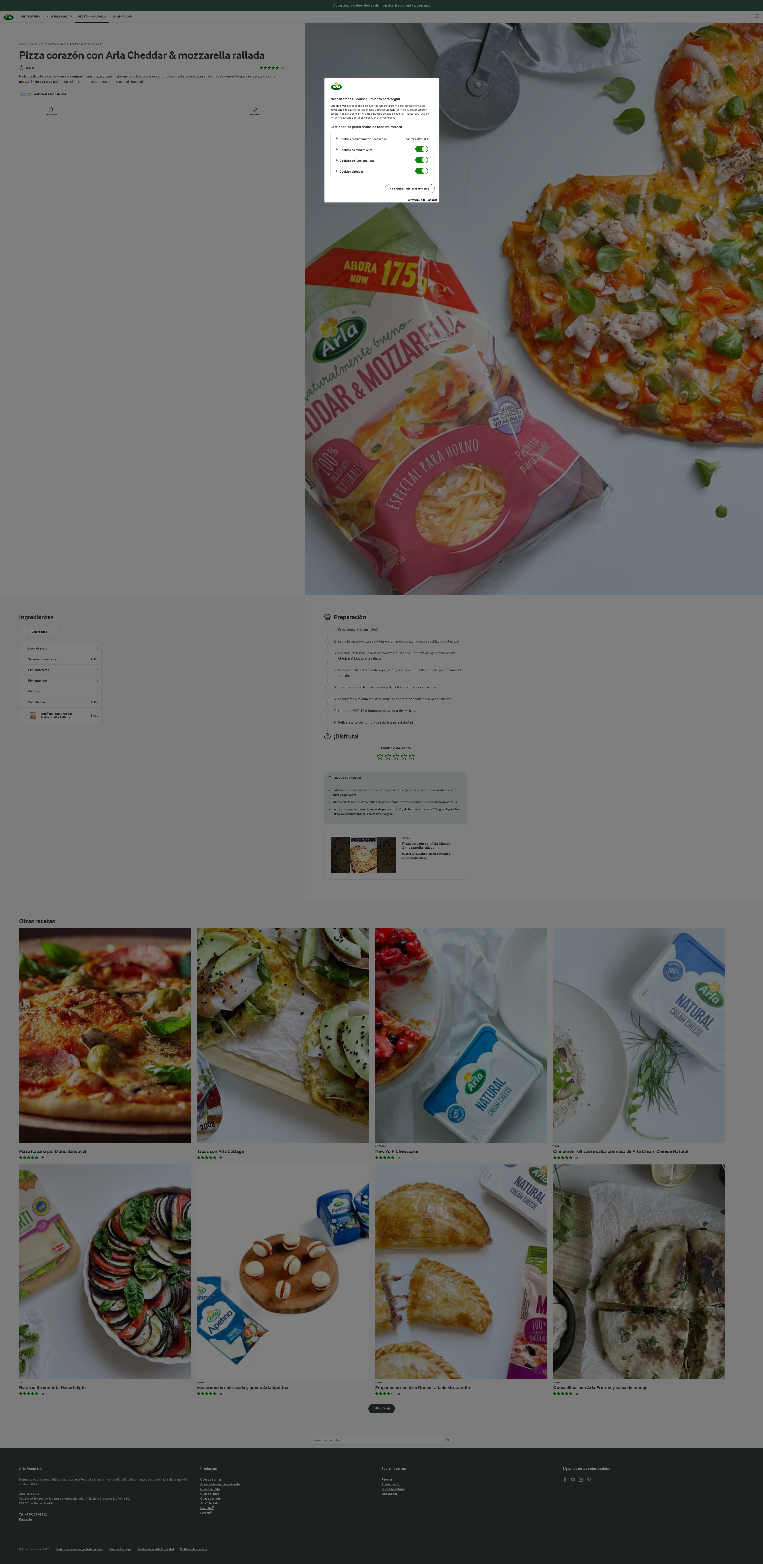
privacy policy (387, 117)
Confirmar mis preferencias (409, 188)
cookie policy (365, 117)
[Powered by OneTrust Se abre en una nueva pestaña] (422, 199)
